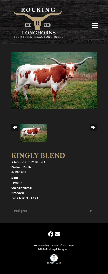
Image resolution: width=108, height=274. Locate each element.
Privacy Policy (41, 245)
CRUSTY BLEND (33, 162)
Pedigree (20, 210)
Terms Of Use (58, 245)
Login (71, 245)
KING (15, 162)
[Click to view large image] (54, 79)
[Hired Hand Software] (54, 261)
